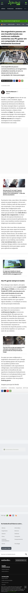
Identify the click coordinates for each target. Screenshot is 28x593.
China (4, 24)
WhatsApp (7, 515)
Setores (4, 533)
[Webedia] (5, 561)
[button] (12, 91)
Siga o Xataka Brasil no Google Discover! (10, 21)
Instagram (13, 515)
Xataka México (5, 571)
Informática (19, 8)
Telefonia (16, 533)
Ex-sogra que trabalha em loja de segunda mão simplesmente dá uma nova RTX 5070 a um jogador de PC (12, 272)
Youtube (10, 515)
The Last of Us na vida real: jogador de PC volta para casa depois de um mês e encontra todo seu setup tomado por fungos (13, 350)
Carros (3, 543)
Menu (2, 4)
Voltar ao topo (20, 560)
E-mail (22, 81)
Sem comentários (7, 80)
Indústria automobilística (5, 540)
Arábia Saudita (11, 24)
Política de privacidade (7, 580)
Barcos (18, 24)
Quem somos (5, 578)
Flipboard (20, 81)
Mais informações (12, 591)
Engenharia (19, 388)
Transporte (17, 536)
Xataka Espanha (5, 569)
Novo (26, 4)
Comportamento (18, 539)
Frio (23, 24)
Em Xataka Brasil (6, 188)
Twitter (17, 81)
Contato (3, 584)
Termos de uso (5, 582)
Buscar (26, 554)
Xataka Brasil (14, 3)
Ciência (3, 8)
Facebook (14, 81)
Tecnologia (10, 8)
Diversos (16, 530)
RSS (16, 515)
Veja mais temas (6, 548)
